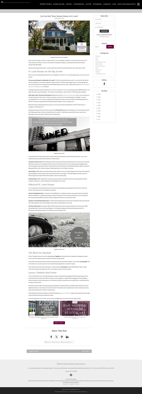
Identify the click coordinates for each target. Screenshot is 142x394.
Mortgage (97, 71)
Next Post (85, 351)
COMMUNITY (107, 4)
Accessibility (71, 384)
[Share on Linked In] (67, 337)
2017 (99, 119)
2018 (99, 116)
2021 (99, 108)
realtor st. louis (98, 70)
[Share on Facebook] (51, 337)
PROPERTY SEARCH (46, 4)
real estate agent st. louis (100, 62)
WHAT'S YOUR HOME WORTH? (127, 4)
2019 (99, 113)
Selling (96, 58)
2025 (99, 97)
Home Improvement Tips (100, 73)
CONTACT (69, 4)
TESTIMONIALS (97, 4)
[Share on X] (57, 337)
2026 (99, 94)
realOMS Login (84, 391)
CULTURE (88, 4)
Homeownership (98, 64)
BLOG (114, 4)
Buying (96, 60)
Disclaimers (79, 391)
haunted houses (56, 342)
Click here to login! (104, 36)
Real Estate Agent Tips (66, 342)
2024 (99, 100)
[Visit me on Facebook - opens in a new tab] (104, 84)
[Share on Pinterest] (62, 337)
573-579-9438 (73, 371)
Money (96, 68)
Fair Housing (77, 384)
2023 (99, 102)
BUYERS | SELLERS (58, 4)
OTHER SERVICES (79, 4)
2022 (99, 105)
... (73, 342)
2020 (99, 111)
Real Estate (48, 342)
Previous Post (34, 351)
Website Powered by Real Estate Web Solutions (71, 389)
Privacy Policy (65, 384)
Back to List (59, 322)
